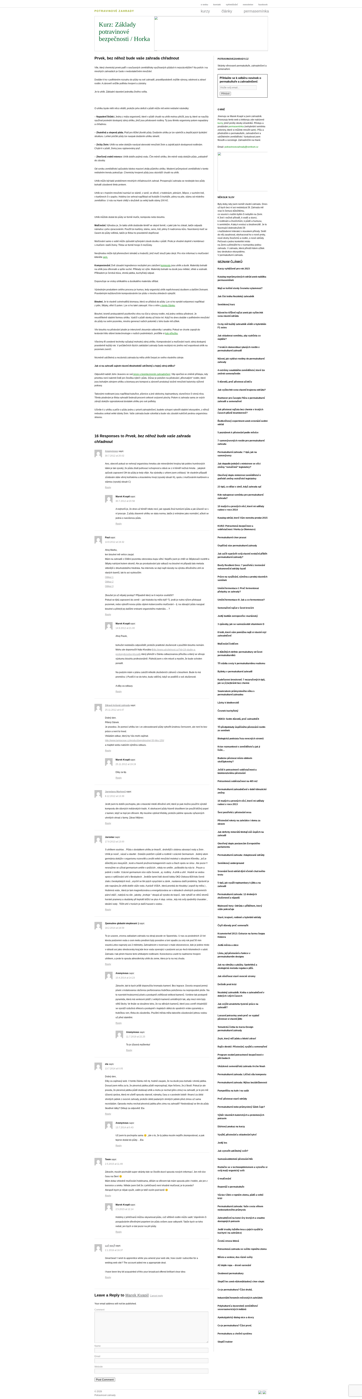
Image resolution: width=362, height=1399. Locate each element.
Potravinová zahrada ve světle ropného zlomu (242, 1249)
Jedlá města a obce (228, 945)
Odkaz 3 (109, 586)
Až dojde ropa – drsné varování (234, 1265)
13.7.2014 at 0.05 (114, 1068)
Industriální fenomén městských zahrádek (240, 1297)
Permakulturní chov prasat (232, 537)
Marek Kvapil (137, 1295)
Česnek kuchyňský (228, 711)
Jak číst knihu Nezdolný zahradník (236, 296)
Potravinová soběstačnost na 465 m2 (238, 781)
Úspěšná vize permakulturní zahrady (237, 545)
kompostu (166, 265)
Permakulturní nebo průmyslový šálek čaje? (241, 1107)
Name (97, 1346)
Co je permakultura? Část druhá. (235, 1289)
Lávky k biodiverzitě (228, 702)
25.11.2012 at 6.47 (114, 710)
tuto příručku (171, 333)
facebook (263, 4)
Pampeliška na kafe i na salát (233, 1090)
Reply (108, 487)
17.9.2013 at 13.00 (114, 841)
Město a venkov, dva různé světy (235, 1257)
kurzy (209, 11)
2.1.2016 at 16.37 (114, 1250)
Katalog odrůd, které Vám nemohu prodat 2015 (243, 518)
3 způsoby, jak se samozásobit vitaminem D (241, 624)
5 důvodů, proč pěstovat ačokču (235, 381)
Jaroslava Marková (115, 791)
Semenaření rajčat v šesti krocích (236, 608)
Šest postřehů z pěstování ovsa (234, 812)
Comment (99, 1309)
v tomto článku (167, 305)
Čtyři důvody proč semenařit (233, 925)
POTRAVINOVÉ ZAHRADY (114, 10)
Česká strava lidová (228, 1241)
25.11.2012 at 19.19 (126, 764)
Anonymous (111, 451)
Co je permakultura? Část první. (235, 1325)
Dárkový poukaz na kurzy (231, 1126)
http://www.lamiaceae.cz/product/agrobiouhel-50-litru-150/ (134, 740)
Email (97, 1356)
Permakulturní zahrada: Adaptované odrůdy (241, 855)
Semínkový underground (231, 863)
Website (98, 1366)
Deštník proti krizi (227, 984)
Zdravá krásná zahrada (117, 705)
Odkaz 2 (109, 581)
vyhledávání (232, 4)
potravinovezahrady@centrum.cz (241, 147)
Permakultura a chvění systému (235, 1333)
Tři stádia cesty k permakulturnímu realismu (241, 663)
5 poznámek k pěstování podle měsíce (238, 432)
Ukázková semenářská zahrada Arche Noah (241, 1066)
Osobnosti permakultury (231, 1273)
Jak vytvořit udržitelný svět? (233, 1151)
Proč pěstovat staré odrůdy (232, 1098)
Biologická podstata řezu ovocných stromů (241, 738)
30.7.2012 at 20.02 (114, 455)
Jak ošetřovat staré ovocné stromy (236, 976)
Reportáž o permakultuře (231, 1186)
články (231, 11)
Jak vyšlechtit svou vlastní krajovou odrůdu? (242, 390)
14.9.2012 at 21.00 (125, 628)
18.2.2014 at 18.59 (114, 928)
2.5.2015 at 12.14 (124, 1209)
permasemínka (256, 11)
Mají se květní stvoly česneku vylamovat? (240, 288)
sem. (105, 257)
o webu (202, 4)
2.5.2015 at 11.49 (114, 1164)
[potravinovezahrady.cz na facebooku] (264, 1393)
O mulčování (224, 1178)
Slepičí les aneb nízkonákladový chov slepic (241, 1281)
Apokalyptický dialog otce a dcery (236, 1317)
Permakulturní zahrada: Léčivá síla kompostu (242, 1074)
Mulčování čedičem (228, 643)
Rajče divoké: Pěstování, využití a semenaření (242, 1046)
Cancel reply (156, 1295)
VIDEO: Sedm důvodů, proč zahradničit (238, 719)
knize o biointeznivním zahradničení (151, 374)
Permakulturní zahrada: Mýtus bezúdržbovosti (242, 1082)
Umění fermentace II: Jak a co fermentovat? (241, 599)
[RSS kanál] (260, 1393)
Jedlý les (222, 1142)
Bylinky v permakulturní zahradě (235, 671)
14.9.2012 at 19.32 (114, 542)
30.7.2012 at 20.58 (125, 501)
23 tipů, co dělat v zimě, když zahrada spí (239, 486)
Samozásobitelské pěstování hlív (235, 1159)
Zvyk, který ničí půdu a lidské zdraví (237, 1038)
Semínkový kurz (226, 304)
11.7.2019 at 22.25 (135, 1036)
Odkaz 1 (109, 577)
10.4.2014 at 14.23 (125, 977)
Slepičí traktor (225, 1341)
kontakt (217, 4)
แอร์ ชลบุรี (110, 1245)
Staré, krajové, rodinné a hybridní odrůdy (239, 917)
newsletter (248, 4)
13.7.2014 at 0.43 (124, 1127)
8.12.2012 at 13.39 (114, 796)
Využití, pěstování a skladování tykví (237, 1134)
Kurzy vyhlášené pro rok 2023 (234, 268)
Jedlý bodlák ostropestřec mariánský (238, 616)
